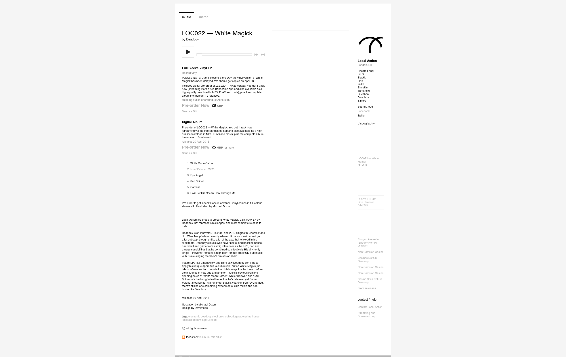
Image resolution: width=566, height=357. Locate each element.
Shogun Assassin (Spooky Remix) (368, 240)
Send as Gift (189, 111)
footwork (229, 316)
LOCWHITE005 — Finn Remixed (369, 200)
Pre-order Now (195, 105)
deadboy (206, 316)
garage (239, 316)
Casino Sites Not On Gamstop (370, 280)
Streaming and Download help (367, 314)
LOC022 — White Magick (368, 159)
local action (189, 319)
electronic (194, 316)
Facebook (364, 111)
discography (366, 123)
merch (203, 17)
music (186, 17)
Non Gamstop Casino (371, 252)
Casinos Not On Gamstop (367, 259)
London (212, 319)
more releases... (368, 288)
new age (201, 319)
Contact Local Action (370, 307)
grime (248, 316)
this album (203, 337)
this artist (216, 337)
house (256, 316)
